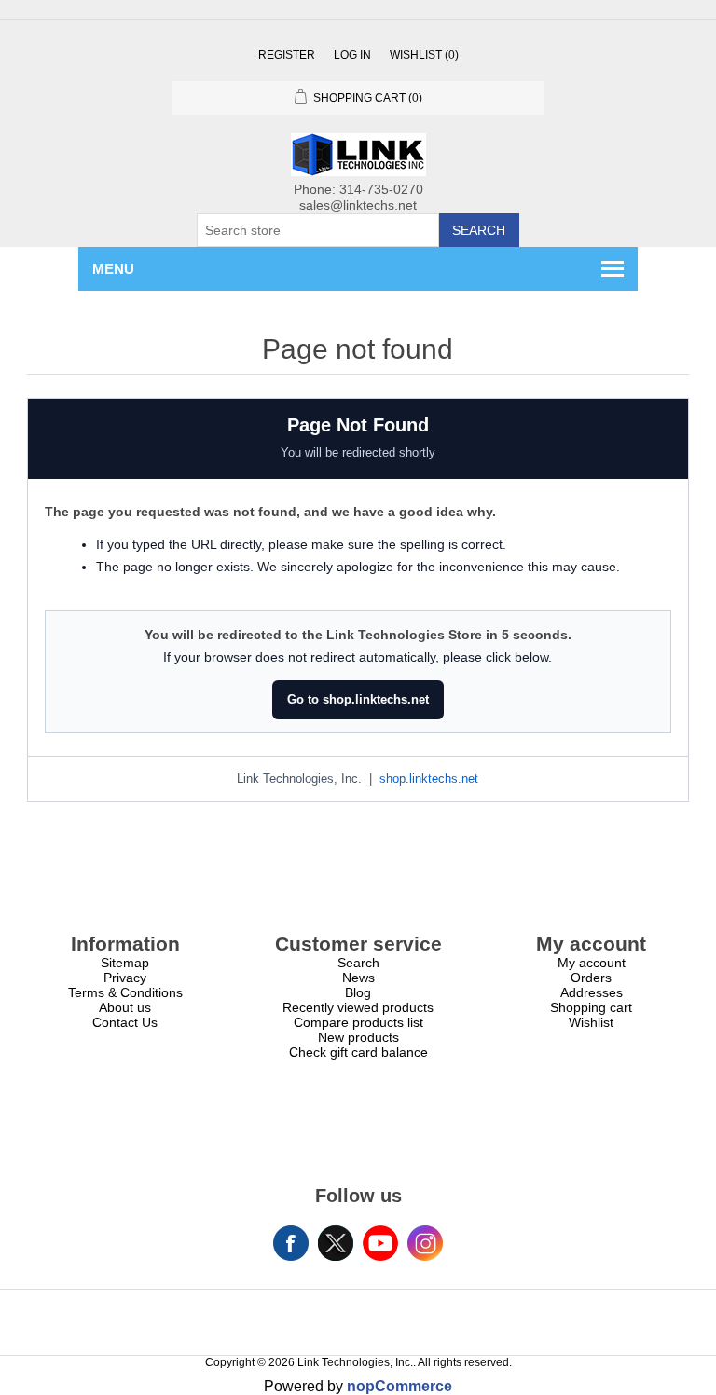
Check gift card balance (358, 1052)
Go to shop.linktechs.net (358, 699)
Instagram (425, 1243)
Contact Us (125, 1022)
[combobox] (318, 230)
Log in (352, 55)
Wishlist (591, 1022)
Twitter (335, 1243)
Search (478, 230)
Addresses (591, 992)
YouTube (380, 1243)
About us (125, 1007)
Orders (591, 977)
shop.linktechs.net (428, 779)
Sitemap (125, 962)
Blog (358, 992)
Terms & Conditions (125, 992)
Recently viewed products (358, 1007)
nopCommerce (399, 1386)
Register (286, 55)
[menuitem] (125, 962)
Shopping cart (591, 1007)
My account (592, 962)
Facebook (291, 1243)
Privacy (124, 977)
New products (358, 1037)
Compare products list (358, 1022)
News (358, 977)
